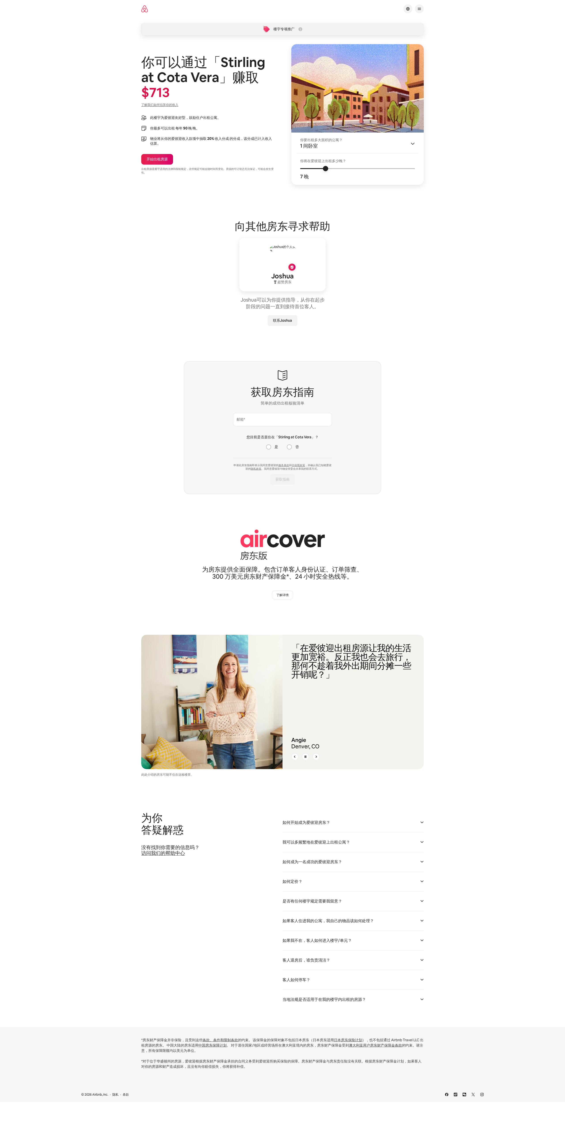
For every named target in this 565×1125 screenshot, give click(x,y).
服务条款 (284, 465)
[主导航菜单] (419, 8)
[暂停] (305, 756)
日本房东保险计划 (348, 1040)
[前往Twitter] (473, 1094)
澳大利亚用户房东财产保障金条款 (375, 1045)
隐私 (115, 1094)
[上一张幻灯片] (294, 756)
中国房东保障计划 (212, 1045)
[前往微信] (464, 1094)
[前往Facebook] (446, 1094)
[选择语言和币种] (407, 8)
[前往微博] (455, 1094)
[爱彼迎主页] (144, 9)
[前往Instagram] (482, 1094)
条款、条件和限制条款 (220, 1040)
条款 (126, 1094)
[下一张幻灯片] (316, 756)
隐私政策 (256, 469)
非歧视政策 (298, 465)
